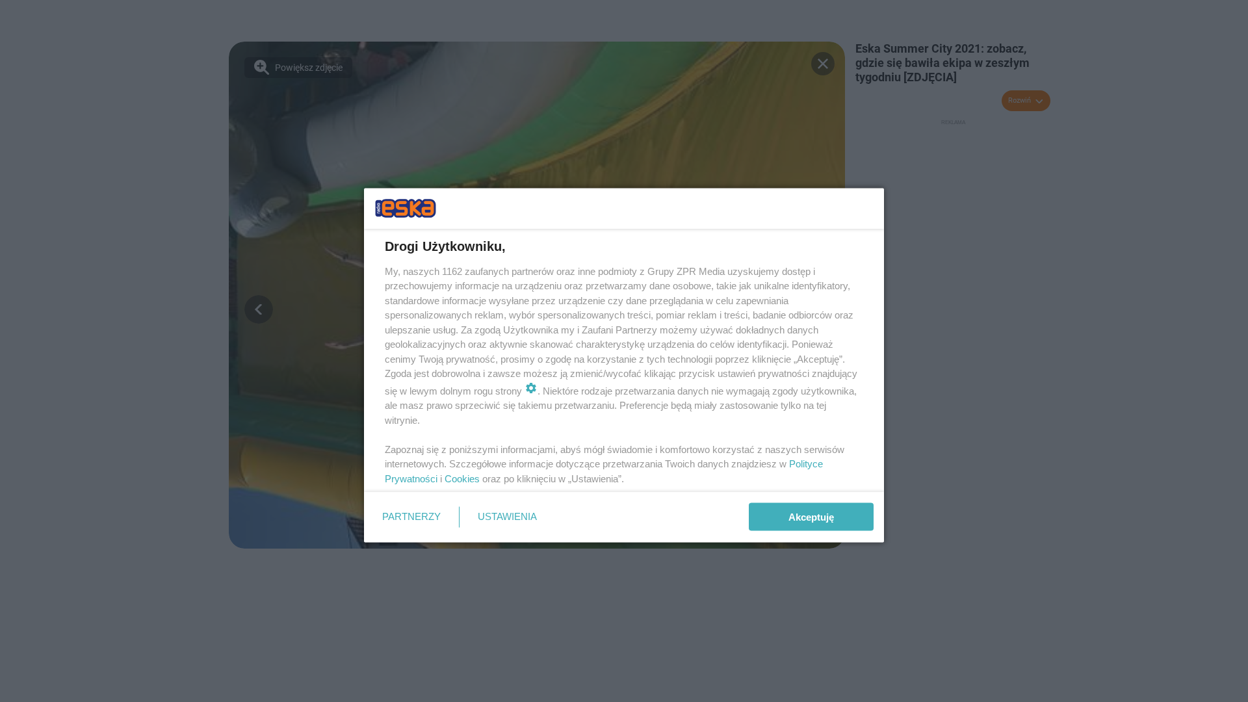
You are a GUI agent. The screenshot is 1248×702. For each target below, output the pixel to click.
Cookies (462, 478)
